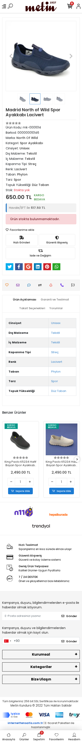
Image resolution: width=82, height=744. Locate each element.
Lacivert (56, 362)
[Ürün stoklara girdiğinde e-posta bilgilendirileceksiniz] (52, 285)
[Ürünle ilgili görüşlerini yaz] (30, 285)
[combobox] (7, 641)
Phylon (56, 371)
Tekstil (55, 333)
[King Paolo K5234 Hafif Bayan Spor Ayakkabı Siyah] (21, 439)
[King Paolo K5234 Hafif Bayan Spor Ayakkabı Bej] (62, 439)
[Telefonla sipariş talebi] (63, 285)
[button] (11, 56)
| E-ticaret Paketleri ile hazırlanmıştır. (41, 725)
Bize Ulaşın (41, 679)
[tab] (24, 299)
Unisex (55, 323)
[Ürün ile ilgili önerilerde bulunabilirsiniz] (74, 285)
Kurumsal (41, 654)
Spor (54, 381)
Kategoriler (41, 666)
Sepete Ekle (23, 491)
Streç (55, 352)
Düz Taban (58, 391)
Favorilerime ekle (21, 230)
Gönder (71, 616)
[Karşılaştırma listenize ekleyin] (41, 285)
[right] (77, 460)
